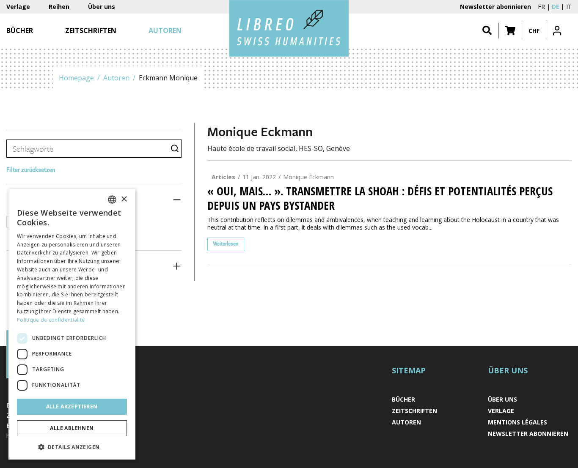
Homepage (76, 77)
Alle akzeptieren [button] (71, 406)
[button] (510, 30)
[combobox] (112, 199)
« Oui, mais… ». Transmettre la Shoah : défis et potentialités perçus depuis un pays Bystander (380, 198)
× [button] (124, 199)
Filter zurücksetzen (30, 170)
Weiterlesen (226, 244)
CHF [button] (533, 31)
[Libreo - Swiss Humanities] (289, 28)
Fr (541, 7)
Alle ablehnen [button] (72, 428)
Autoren (116, 77)
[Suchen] (487, 30)
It (569, 7)
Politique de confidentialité (51, 319)
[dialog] (71, 324)
